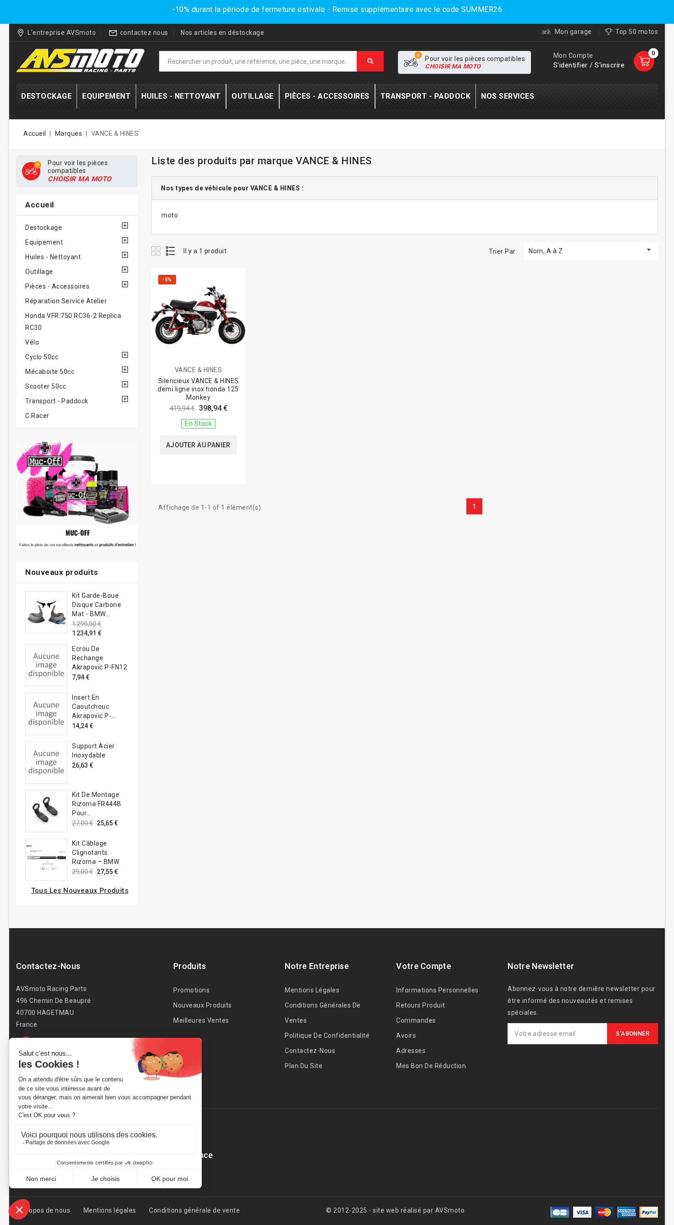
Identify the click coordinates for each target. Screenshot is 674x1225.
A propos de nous (43, 1210)
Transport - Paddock (56, 401)
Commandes (416, 1020)
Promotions (191, 990)
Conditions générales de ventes (323, 1013)
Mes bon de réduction (431, 1065)
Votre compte (423, 966)
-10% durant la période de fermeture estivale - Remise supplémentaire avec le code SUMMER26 (337, 9)
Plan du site (303, 1065)
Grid (157, 250)
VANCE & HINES (198, 369)
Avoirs (406, 1035)
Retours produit (420, 1005)
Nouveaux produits (202, 1005)
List (171, 250)
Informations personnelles (437, 990)
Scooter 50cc (45, 386)
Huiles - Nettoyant (53, 257)
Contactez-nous (48, 966)
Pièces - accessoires (57, 286)
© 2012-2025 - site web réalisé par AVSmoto (395, 1210)
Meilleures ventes (201, 1020)
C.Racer (37, 415)
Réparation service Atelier (66, 301)
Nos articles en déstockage (222, 32)
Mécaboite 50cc (49, 371)
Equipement (44, 242)
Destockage (43, 227)
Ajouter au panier (198, 445)
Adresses (410, 1050)
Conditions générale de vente (194, 1210)
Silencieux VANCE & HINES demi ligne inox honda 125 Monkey (198, 389)
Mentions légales (312, 990)
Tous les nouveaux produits (79, 890)
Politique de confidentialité (327, 1035)
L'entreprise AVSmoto (62, 32)
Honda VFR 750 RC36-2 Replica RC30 (73, 321)
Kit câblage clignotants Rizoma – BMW (95, 852)
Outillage (39, 271)
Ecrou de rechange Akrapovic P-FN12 (99, 658)
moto (169, 215)
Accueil (39, 204)
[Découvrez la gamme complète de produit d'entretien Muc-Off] (77, 494)
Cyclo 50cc (41, 357)
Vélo (32, 342)
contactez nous (144, 32)
